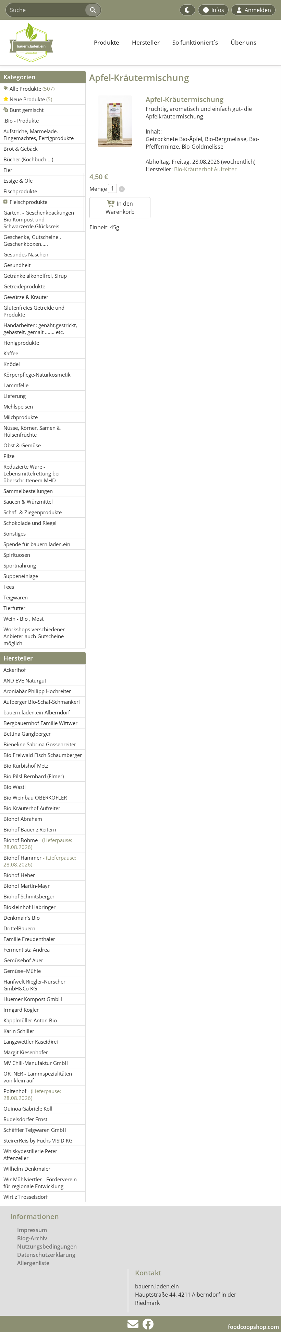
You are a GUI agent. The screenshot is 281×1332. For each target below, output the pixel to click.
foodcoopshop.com (253, 1327)
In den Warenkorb (120, 208)
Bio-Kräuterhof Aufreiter (205, 169)
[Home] (43, 42)
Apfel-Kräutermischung (184, 99)
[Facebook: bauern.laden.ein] (148, 1326)
